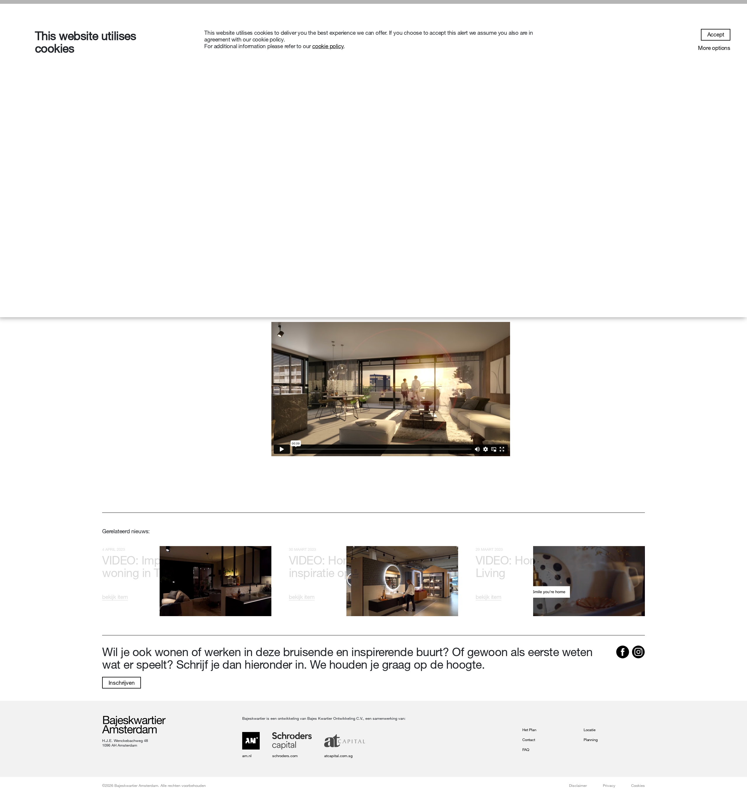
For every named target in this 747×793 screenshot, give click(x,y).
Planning (590, 739)
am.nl (247, 755)
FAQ (525, 749)
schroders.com (285, 755)
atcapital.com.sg (338, 755)
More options (714, 48)
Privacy (609, 785)
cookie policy (327, 46)
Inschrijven (122, 682)
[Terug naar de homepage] (134, 725)
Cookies (638, 785)
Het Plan (529, 729)
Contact (528, 739)
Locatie (590, 729)
